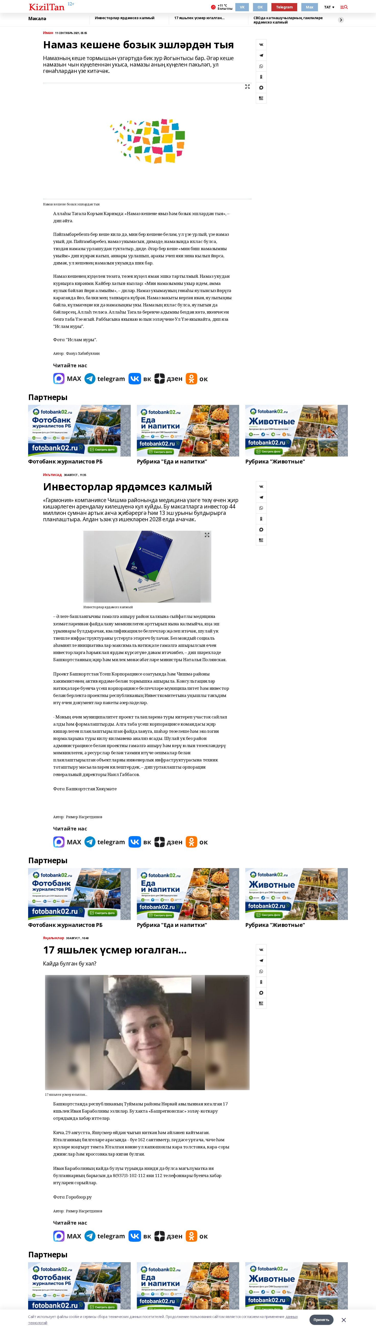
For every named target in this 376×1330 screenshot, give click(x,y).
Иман (48, 33)
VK (242, 7)
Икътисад (52, 475)
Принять (321, 1319)
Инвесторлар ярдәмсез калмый (124, 18)
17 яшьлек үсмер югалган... (199, 18)
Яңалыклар (53, 938)
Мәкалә (37, 18)
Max (309, 7)
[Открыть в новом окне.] (67, 378)
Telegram (284, 7)
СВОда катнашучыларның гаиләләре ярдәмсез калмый (288, 20)
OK (260, 7)
